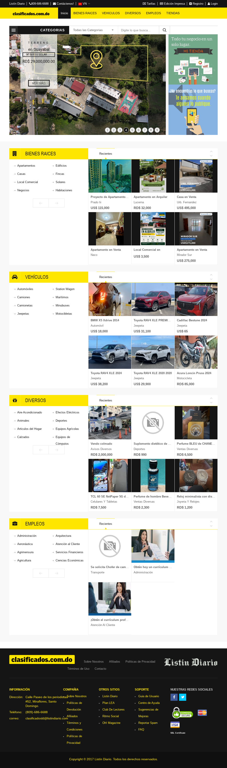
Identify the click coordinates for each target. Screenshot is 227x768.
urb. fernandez (187, 202)
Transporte (97, 572)
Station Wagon (65, 289)
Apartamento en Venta (106, 249)
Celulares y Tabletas (104, 501)
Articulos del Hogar (29, 428)
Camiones (23, 297)
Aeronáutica (25, 544)
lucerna (139, 202)
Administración (26, 535)
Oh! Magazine (111, 723)
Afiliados (114, 661)
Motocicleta (184, 378)
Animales (23, 420)
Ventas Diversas (144, 501)
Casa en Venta (186, 197)
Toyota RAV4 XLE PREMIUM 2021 (156, 320)
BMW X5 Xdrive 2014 (105, 320)
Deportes (61, 420)
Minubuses (63, 305)
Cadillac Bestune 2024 (192, 320)
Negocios (23, 190)
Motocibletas (64, 313)
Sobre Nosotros (94, 661)
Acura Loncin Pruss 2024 (194, 373)
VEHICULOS (111, 13)
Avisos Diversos (101, 449)
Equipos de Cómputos (63, 440)
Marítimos (62, 297)
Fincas (60, 174)
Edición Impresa (174, 3)
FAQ (141, 729)
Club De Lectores (113, 709)
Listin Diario (109, 696)
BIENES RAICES (85, 13)
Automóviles (25, 289)
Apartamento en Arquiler (150, 197)
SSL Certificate (177, 733)
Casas (21, 174)
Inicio (64, 13)
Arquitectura (63, 535)
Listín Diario (17, 3)
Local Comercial (27, 182)
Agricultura (24, 560)
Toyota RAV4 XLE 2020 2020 (153, 373)
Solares (60, 182)
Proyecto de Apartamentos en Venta (115, 197)
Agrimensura (25, 552)
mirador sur (184, 255)
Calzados (23, 437)
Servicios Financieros (69, 552)
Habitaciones (64, 190)
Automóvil (97, 325)
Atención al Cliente (68, 544)
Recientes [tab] (105, 153)
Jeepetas (23, 313)
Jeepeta (96, 378)
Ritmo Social (110, 716)
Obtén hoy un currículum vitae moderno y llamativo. (170, 567)
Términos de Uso (78, 668)
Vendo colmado (101, 443)
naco (94, 255)
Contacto (100, 668)
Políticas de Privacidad (140, 661)
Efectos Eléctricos (67, 412)
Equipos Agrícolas (67, 428)
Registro (197, 3)
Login (214, 3)
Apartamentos (26, 165)
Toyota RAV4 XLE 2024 (106, 373)
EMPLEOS (153, 13)
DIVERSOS (133, 13)
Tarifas (150, 3)
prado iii (96, 202)
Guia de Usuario (148, 696)
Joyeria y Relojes (188, 501)
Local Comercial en (147, 249)
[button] (84, 4)
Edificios (61, 165)
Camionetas (25, 305)
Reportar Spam (148, 723)
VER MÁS (39, 83)
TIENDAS (173, 13)
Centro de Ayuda (149, 703)
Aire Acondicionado (29, 412)
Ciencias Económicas (70, 560)
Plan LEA (108, 703)
